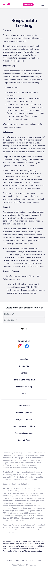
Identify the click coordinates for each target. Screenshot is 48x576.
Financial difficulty (24, 386)
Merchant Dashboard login (24, 426)
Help (24, 393)
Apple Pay (24, 359)
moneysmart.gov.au (27, 293)
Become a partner (24, 412)
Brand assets (24, 405)
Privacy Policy (19, 560)
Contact (24, 373)
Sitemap (9, 560)
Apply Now (28, 5)
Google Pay (24, 366)
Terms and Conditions (24, 433)
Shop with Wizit (24, 440)
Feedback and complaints (24, 379)
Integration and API (24, 419)
